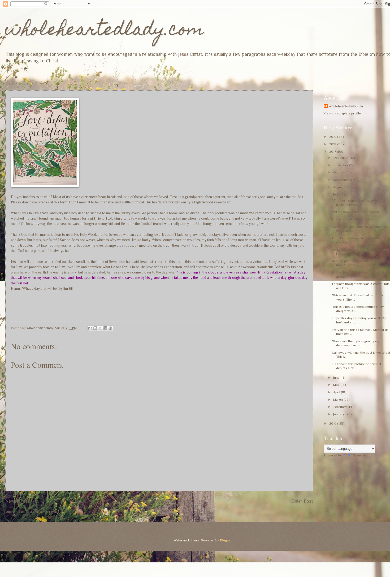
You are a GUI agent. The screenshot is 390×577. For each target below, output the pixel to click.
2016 (333, 423)
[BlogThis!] (95, 328)
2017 (333, 151)
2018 (333, 144)
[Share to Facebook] (105, 328)
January (339, 414)
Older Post (302, 501)
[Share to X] (100, 328)
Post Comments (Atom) (42, 512)
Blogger (226, 540)
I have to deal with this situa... (353, 219)
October (339, 172)
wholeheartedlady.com (104, 31)
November (341, 165)
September (341, 180)
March (338, 399)
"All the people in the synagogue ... (357, 212)
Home (160, 501)
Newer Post (17, 501)
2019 (333, 137)
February (340, 407)
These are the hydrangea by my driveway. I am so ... (355, 343)
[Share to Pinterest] (110, 328)
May (336, 385)
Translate (360, 455)
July (336, 194)
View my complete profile (342, 113)
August (338, 187)
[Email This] (90, 328)
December (341, 158)
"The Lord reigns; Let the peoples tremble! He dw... (357, 202)
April (337, 392)
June (336, 377)
